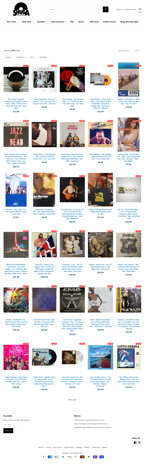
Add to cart (16, 82)
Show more (73, 400)
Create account (130, 9)
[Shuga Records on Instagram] (139, 443)
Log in (119, 9)
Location (48, 447)
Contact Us (87, 447)
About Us (41, 447)
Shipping (79, 447)
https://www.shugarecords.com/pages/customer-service (91, 424)
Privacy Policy (57, 447)
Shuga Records (78, 453)
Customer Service (69, 447)
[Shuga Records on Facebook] (135, 443)
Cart (140, 12)
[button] (136, 50)
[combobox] (77, 9)
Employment (96, 447)
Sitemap (104, 447)
